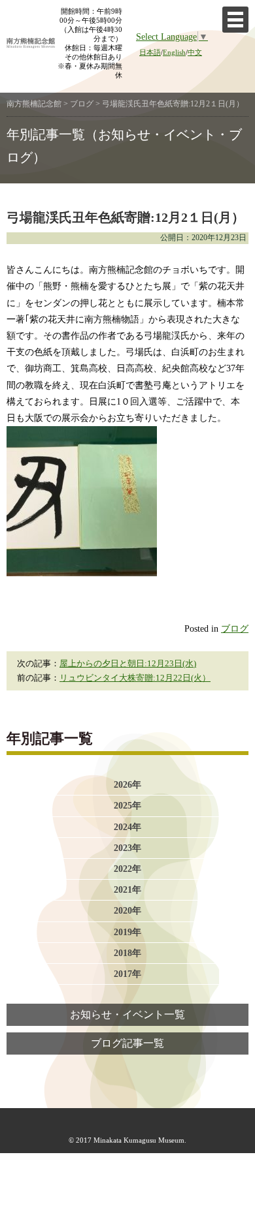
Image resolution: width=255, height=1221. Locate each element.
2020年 (127, 910)
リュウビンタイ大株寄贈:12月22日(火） (135, 678)
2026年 (127, 784)
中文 (195, 52)
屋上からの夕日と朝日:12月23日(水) (128, 663)
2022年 (127, 868)
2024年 (127, 827)
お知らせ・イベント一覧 (127, 1015)
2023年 (127, 847)
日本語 (150, 52)
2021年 (127, 889)
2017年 (127, 973)
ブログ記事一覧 (127, 1043)
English (174, 52)
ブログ (234, 628)
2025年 (127, 805)
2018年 (127, 953)
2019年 (127, 932)
